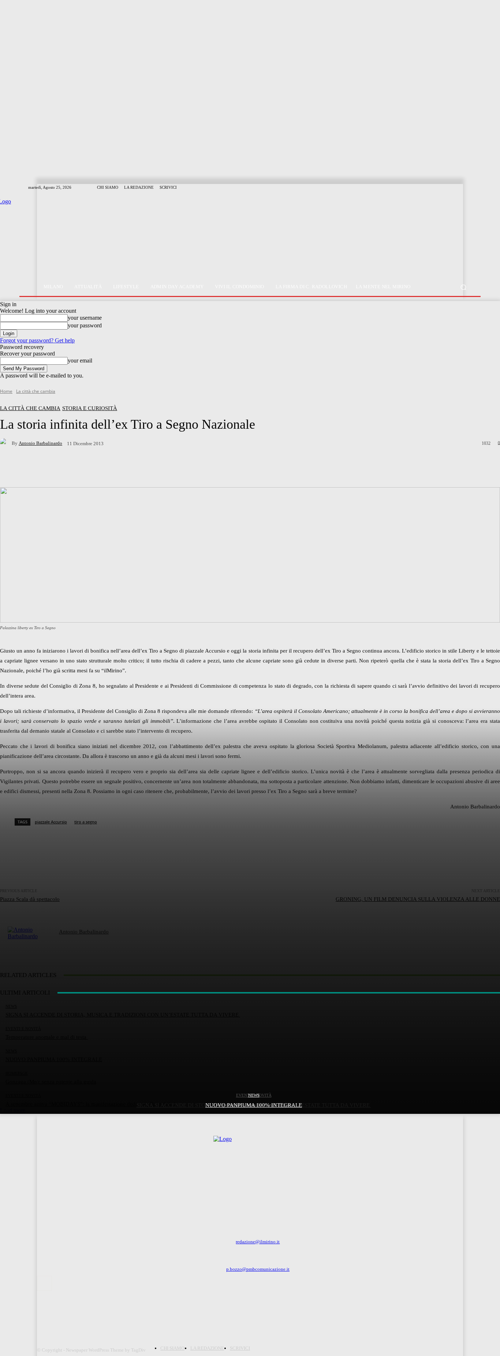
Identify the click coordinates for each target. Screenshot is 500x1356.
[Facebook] (44, 1283)
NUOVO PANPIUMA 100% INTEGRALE (253, 1105)
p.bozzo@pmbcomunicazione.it (258, 1269)
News (254, 1095)
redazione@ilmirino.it (258, 1241)
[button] (463, 287)
